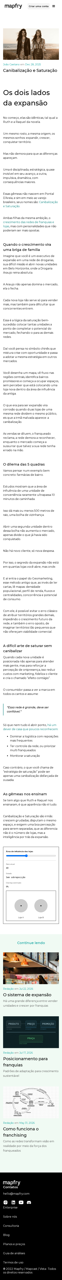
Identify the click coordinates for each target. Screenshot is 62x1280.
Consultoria (11, 1225)
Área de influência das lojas (19, 851)
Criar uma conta (39, 6)
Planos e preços (14, 1244)
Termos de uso (13, 1262)
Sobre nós (10, 1216)
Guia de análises (14, 1253)
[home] (12, 6)
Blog (6, 1235)
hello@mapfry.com (16, 1193)
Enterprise (10, 1207)
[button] (54, 6)
